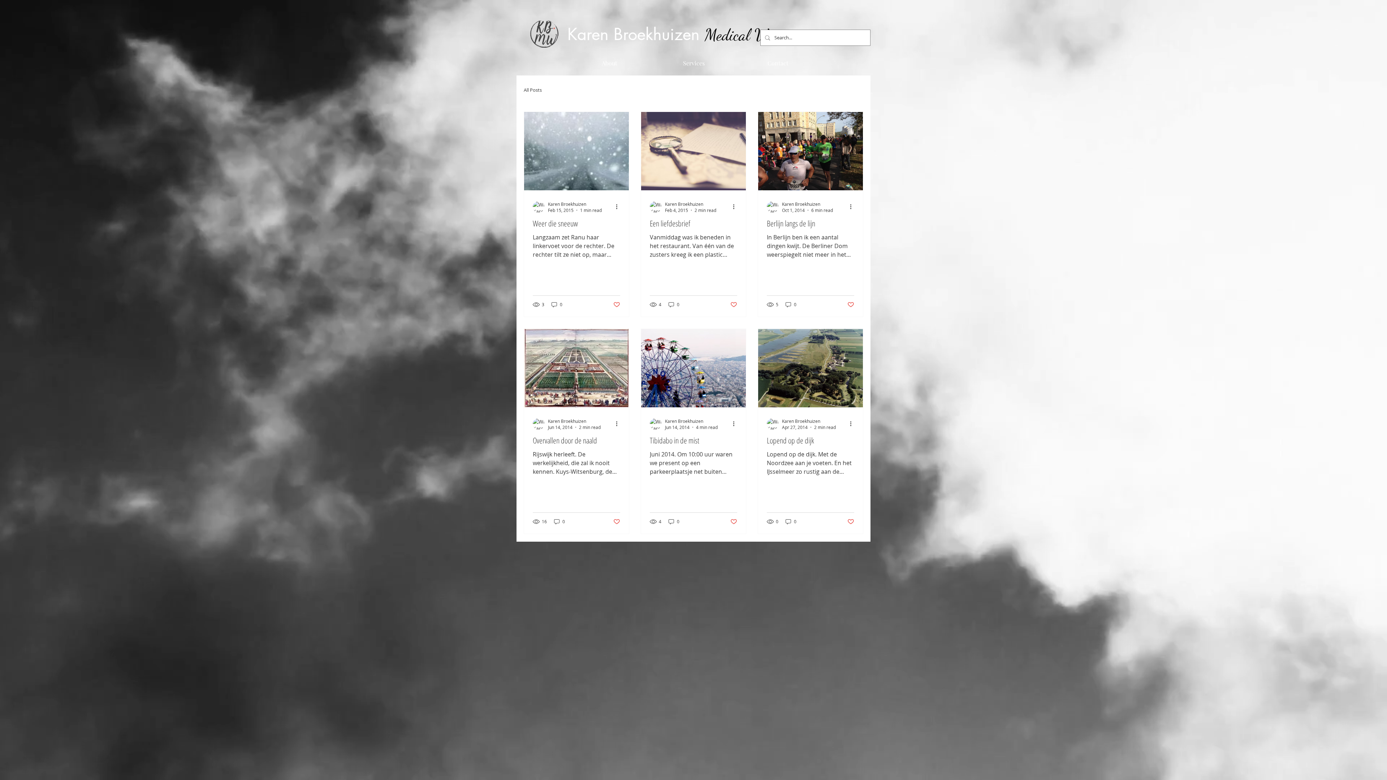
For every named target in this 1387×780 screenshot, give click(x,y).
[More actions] (619, 207)
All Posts (533, 90)
